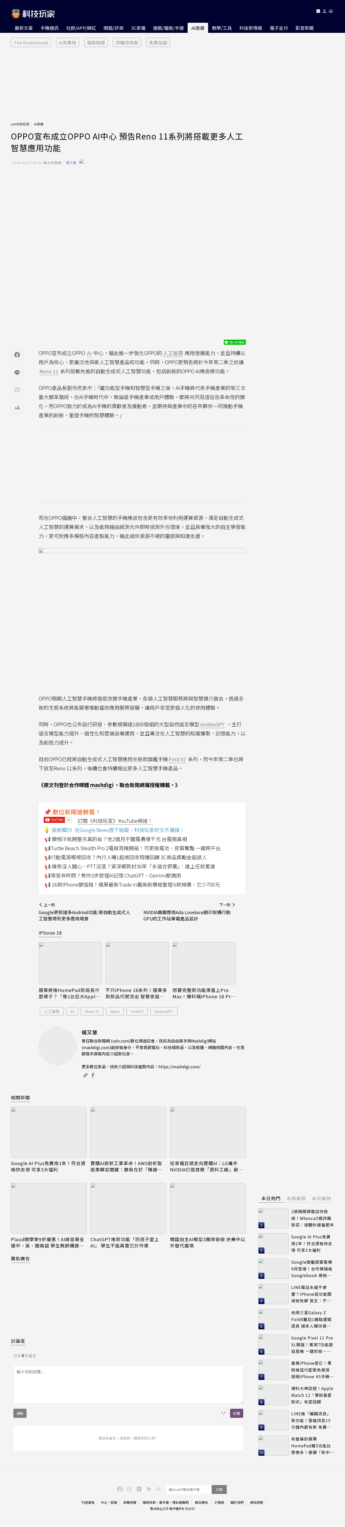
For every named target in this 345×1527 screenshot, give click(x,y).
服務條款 (149, 1502)
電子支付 (279, 28)
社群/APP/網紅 (81, 28)
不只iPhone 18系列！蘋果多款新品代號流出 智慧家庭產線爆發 (136, 993)
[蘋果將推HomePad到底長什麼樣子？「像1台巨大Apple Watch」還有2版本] (70, 963)
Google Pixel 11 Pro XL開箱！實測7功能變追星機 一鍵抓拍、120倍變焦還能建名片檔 (312, 1345)
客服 (113, 1502)
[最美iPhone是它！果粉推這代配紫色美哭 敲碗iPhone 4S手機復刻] (273, 1370)
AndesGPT (164, 1011)
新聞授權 (129, 1502)
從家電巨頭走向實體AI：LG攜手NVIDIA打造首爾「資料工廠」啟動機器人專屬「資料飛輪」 (206, 1166)
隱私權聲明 (180, 1502)
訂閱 (219, 1489)
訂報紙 (219, 1502)
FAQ (104, 1502)
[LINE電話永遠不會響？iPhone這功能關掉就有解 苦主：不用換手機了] (273, 1294)
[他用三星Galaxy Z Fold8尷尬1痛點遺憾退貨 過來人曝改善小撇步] (273, 1319)
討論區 (18, 1340)
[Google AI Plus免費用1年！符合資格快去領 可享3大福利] (49, 1132)
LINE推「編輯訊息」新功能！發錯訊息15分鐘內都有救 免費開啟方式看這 (311, 1420)
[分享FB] (17, 355)
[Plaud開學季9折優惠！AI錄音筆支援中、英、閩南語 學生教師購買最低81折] (49, 1208)
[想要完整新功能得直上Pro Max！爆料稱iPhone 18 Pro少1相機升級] (204, 963)
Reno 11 (92, 1011)
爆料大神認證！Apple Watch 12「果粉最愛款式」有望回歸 (312, 1395)
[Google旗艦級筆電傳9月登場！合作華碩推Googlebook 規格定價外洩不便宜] (273, 1269)
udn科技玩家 (20, 124)
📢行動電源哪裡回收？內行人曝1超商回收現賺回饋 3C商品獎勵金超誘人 (125, 857)
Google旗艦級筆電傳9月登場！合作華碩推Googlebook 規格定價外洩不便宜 (311, 1269)
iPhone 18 (50, 932)
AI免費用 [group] (67, 42)
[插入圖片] (223, 1413)
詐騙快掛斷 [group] (127, 42)
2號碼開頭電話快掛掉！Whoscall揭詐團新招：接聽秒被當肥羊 (312, 1218)
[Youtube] (318, 12)
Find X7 (137, 1011)
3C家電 (138, 28)
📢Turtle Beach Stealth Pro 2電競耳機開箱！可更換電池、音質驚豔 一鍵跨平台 (132, 848)
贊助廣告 (20, 1258)
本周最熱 (296, 1198)
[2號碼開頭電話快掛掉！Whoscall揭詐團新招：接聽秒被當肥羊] (273, 1218)
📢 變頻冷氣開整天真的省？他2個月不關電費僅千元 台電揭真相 (115, 839)
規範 (19, 1413)
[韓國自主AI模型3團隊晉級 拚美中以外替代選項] (208, 1208)
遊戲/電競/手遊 (168, 28)
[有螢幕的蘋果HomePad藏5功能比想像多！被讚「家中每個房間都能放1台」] (273, 1446)
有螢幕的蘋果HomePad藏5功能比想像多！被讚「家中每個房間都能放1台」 (312, 1446)
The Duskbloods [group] (31, 42)
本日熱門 (271, 1198)
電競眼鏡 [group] (96, 42)
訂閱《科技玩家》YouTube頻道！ (115, 820)
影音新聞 (304, 28)
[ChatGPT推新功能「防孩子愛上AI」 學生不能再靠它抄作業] (128, 1208)
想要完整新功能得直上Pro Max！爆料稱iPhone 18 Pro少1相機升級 (203, 993)
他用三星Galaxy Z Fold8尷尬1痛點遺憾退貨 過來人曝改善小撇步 (311, 1319)
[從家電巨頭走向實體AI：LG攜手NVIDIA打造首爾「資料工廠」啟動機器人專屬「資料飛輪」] (208, 1132)
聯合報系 (201, 1502)
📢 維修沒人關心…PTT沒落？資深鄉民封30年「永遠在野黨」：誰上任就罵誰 (129, 866)
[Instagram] (128, 1488)
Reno (115, 1011)
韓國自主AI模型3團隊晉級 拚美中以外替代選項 (207, 1242)
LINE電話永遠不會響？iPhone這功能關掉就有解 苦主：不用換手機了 (311, 1294)
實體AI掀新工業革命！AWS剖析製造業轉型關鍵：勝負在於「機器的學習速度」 (126, 1166)
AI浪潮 (197, 28)
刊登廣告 (88, 1502)
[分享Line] (17, 372)
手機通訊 (49, 28)
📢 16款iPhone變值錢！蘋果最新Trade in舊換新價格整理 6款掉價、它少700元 (132, 884)
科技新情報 (250, 28)
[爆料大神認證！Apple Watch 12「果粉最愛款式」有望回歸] (273, 1395)
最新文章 (24, 28)
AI (72, 1011)
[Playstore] (148, 1488)
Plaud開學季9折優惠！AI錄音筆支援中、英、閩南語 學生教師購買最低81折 (47, 1242)
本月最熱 (321, 1198)
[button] (325, 12)
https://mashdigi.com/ (179, 1066)
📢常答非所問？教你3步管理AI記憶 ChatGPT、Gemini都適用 (112, 875)
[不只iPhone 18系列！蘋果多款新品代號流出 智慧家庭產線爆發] (137, 963)
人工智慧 (51, 1011)
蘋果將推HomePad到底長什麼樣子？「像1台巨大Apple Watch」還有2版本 (69, 993)
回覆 (236, 1413)
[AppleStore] (157, 1488)
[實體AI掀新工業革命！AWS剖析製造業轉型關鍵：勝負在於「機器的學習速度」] (128, 1132)
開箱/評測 (114, 28)
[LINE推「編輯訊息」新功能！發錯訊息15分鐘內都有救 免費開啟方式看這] (273, 1420)
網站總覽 (256, 1502)
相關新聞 (20, 1097)
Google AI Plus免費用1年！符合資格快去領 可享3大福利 (48, 1166)
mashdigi (102, 785)
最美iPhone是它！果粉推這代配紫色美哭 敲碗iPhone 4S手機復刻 (312, 1370)
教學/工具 (222, 28)
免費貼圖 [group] (158, 42)
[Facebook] (119, 1488)
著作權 (164, 1502)
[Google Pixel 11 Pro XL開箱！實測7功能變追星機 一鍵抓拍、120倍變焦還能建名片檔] (273, 1344)
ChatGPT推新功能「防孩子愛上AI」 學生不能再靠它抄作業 (124, 1242)
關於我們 (237, 1502)
